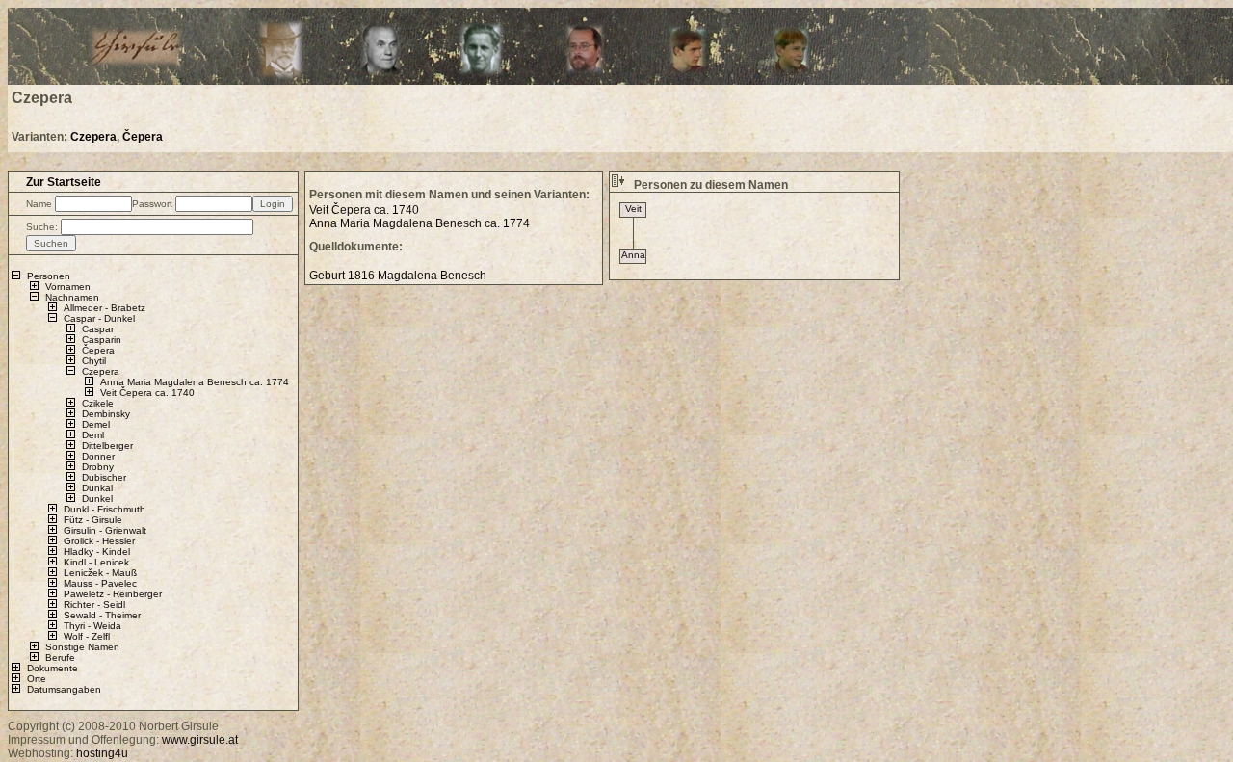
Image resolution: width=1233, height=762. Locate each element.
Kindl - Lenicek (96, 562)
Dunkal (97, 488)
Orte (36, 678)
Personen (48, 276)
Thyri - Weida (92, 625)
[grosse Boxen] (618, 185)
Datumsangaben (64, 689)
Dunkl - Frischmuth (104, 509)
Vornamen (68, 286)
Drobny (98, 466)
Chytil (94, 360)
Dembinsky (106, 413)
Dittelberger (107, 445)
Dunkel (97, 498)
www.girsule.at (200, 740)
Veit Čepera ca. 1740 (147, 392)
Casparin (101, 339)
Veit (633, 208)
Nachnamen (72, 297)
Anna (633, 255)
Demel (96, 424)
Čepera (142, 137)
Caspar (98, 329)
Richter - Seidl (94, 604)
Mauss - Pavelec (100, 583)
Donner (98, 456)
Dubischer (104, 477)
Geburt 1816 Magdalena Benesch (397, 275)
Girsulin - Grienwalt (105, 530)
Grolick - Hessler (99, 541)
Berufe (60, 657)
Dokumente (52, 668)
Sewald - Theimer (102, 615)
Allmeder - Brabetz (104, 307)
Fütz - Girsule (93, 519)
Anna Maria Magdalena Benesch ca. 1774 (194, 382)
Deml (93, 435)
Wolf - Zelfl (87, 636)
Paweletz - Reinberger (113, 594)
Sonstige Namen (82, 647)
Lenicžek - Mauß (100, 572)
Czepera (93, 137)
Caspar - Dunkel (99, 318)
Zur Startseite (63, 182)
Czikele (98, 403)
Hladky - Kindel (97, 551)
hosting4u (102, 753)
